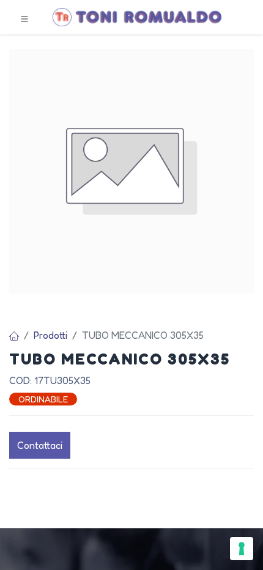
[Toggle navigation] (24, 17)
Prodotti (50, 335)
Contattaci (39, 445)
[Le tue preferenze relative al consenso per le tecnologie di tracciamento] (241, 548)
